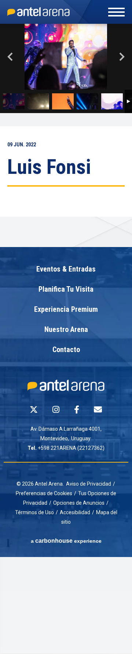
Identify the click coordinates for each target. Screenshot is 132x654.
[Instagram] (55, 410)
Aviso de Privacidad (88, 484)
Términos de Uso (34, 512)
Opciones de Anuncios (78, 503)
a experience (66, 541)
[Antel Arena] (38, 11)
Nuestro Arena (66, 330)
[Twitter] (34, 410)
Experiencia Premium (66, 310)
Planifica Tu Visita (66, 289)
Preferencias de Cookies (44, 493)
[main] (66, 135)
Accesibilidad (75, 512)
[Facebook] (76, 410)
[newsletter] (98, 410)
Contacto (66, 350)
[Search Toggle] (65, 19)
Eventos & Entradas (66, 269)
